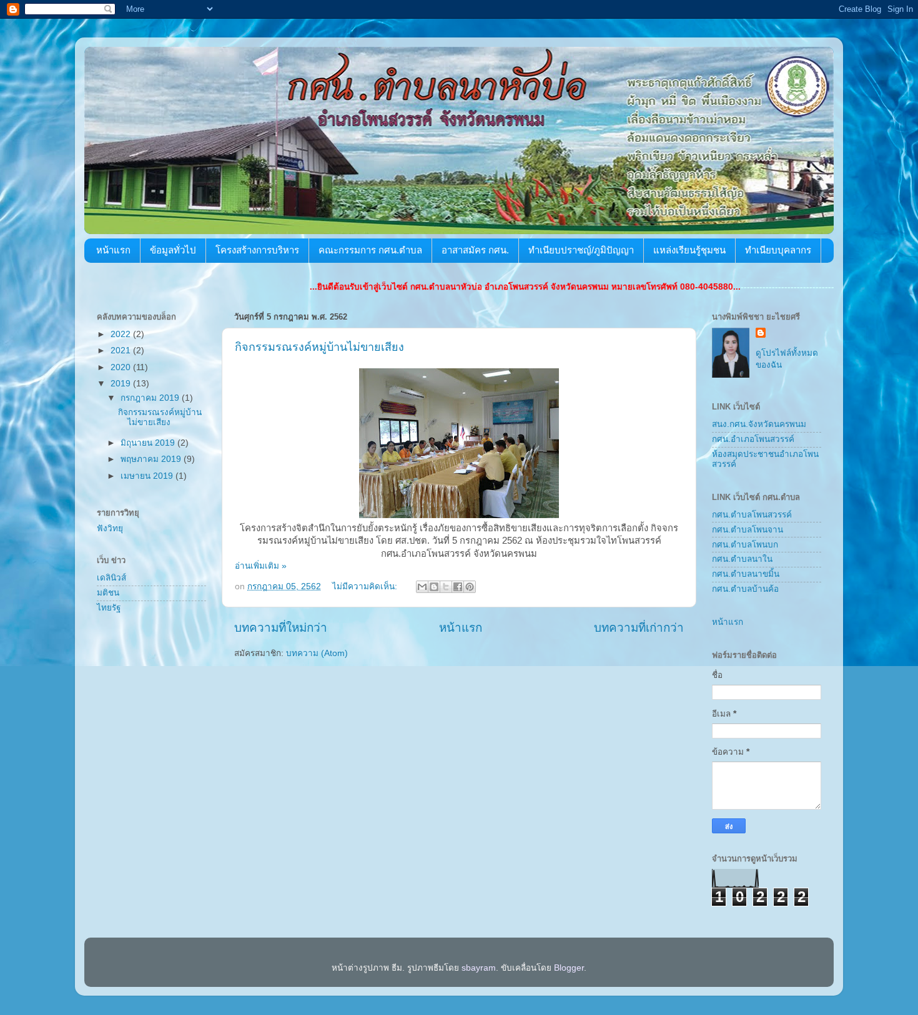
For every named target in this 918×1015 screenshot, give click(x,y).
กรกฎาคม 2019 (151, 398)
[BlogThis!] (434, 587)
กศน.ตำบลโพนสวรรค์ (752, 514)
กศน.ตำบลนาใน (742, 559)
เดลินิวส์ (111, 577)
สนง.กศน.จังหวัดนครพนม (759, 424)
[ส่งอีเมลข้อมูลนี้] (422, 587)
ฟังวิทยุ (110, 528)
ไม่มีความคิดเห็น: (366, 586)
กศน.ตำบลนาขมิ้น (745, 574)
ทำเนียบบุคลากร (778, 250)
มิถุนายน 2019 (149, 443)
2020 (122, 367)
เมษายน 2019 (148, 476)
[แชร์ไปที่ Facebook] (458, 587)
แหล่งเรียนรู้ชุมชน (689, 250)
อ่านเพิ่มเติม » (261, 566)
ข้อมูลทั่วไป (173, 250)
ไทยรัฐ (109, 607)
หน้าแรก (113, 250)
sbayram (478, 968)
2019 (122, 383)
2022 (122, 334)
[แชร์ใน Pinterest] (469, 587)
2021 (122, 350)
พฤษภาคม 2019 (152, 459)
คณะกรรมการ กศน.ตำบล (370, 250)
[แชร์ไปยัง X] (446, 587)
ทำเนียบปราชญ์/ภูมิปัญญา (581, 250)
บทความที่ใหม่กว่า (280, 627)
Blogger (569, 968)
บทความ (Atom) (317, 653)
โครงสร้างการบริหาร (257, 250)
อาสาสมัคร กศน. (475, 250)
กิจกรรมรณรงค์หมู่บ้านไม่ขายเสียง (319, 347)
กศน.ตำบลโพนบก (745, 544)
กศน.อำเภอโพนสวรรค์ (753, 439)
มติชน (108, 592)
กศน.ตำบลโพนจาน (747, 529)
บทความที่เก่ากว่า (639, 627)
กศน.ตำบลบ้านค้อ (745, 589)
